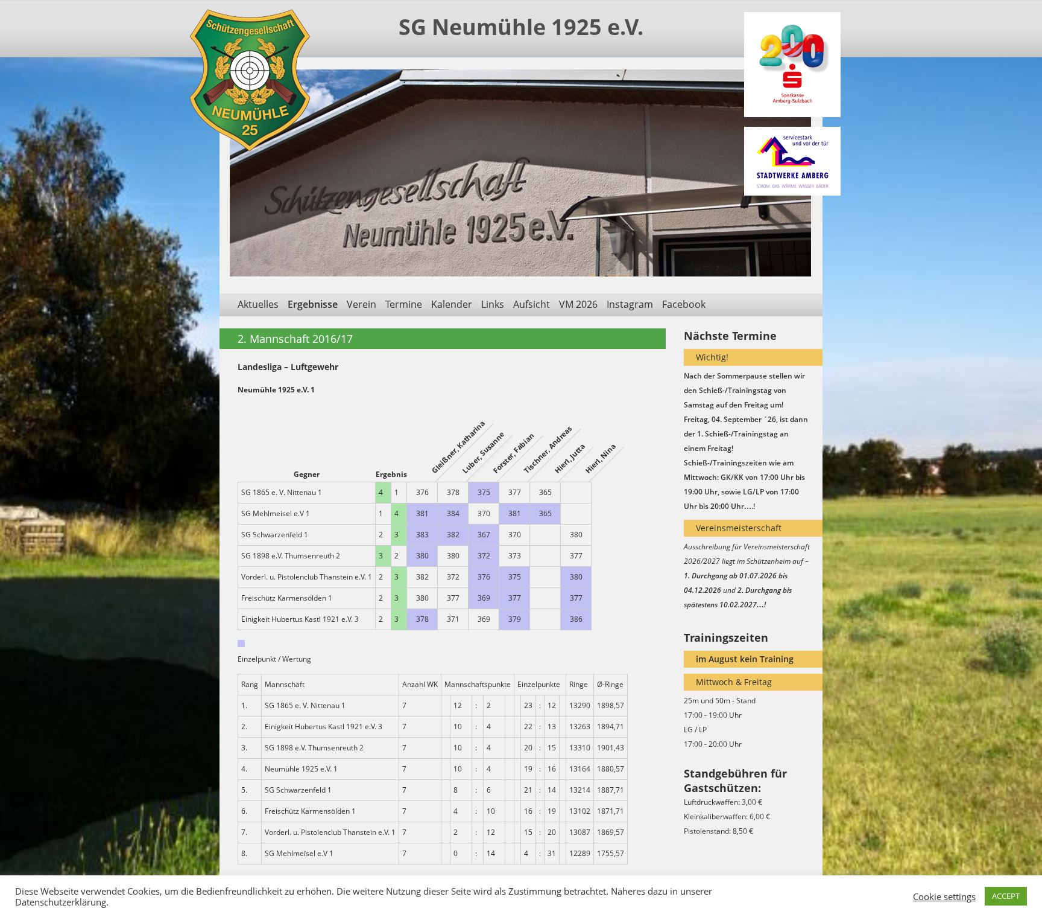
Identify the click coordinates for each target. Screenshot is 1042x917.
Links (492, 304)
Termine (403, 304)
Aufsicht (531, 304)
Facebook (684, 304)
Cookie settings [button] (944, 896)
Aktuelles (258, 304)
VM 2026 (578, 304)
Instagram (630, 304)
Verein (361, 304)
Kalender (451, 304)
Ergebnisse (313, 304)
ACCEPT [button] (1006, 895)
